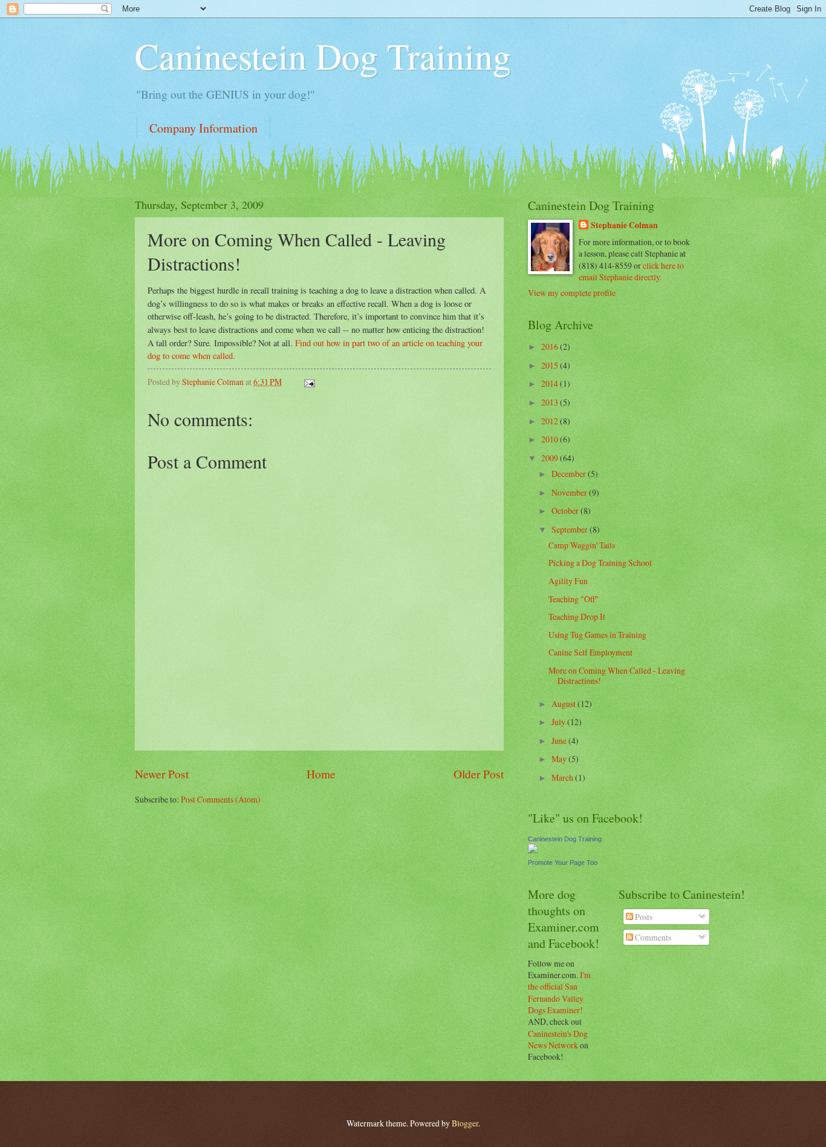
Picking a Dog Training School (600, 562)
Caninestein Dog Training (323, 55)
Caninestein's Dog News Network (558, 1039)
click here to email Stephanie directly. (631, 271)
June (559, 740)
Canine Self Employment (590, 652)
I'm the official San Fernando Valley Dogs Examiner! (559, 992)
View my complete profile (572, 292)
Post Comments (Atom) (221, 799)
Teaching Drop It (576, 616)
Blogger (465, 1123)
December (569, 473)
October (565, 510)
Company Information (203, 128)
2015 (550, 365)
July (559, 722)
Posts (642, 916)
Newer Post (162, 773)
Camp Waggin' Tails (581, 545)
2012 (550, 421)
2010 (550, 439)
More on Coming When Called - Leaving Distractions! (616, 675)
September (570, 529)
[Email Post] (309, 381)
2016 (550, 346)
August (564, 703)
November (570, 492)
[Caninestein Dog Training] (533, 850)
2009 (550, 458)
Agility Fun (568, 581)
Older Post (479, 773)
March (563, 777)
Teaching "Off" (573, 599)
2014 (550, 383)
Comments (652, 937)
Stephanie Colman (624, 225)
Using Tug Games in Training (597, 634)
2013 (550, 402)
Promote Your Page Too (562, 862)
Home (321, 773)
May (559, 758)
